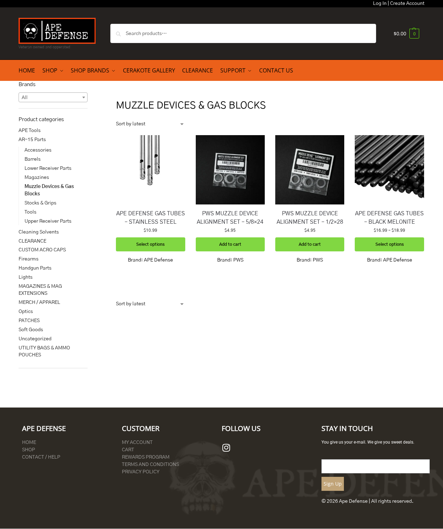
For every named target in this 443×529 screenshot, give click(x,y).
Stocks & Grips (40, 203)
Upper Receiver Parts (48, 221)
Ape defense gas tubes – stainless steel (150, 218)
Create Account (407, 3)
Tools (30, 212)
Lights (26, 277)
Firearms (29, 259)
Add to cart (230, 244)
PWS (238, 260)
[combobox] (53, 97)
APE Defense (158, 260)
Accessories (38, 150)
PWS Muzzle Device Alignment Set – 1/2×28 (310, 218)
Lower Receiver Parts (48, 168)
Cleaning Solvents (39, 232)
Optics (26, 311)
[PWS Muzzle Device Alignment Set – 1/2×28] (309, 169)
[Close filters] (90, 84)
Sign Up (333, 483)
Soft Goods (31, 329)
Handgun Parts (35, 268)
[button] (406, 33)
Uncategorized (35, 338)
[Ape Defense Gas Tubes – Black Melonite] (389, 169)
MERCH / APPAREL (39, 302)
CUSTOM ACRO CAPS (42, 250)
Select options (150, 244)
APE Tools (30, 130)
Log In (380, 3)
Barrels (33, 159)
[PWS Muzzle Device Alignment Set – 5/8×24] (230, 169)
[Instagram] (226, 448)
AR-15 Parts (32, 139)
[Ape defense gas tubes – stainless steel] (150, 169)
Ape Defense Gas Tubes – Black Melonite (389, 218)
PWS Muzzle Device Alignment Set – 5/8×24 (230, 218)
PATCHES (29, 320)
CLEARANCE (32, 241)
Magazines (37, 177)
